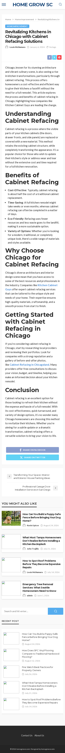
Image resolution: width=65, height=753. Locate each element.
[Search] (60, 4)
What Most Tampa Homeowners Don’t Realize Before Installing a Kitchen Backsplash (42, 540)
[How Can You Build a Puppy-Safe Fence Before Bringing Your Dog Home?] (11, 638)
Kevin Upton (33, 525)
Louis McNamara (17, 47)
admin (30, 595)
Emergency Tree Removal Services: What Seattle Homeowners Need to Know (39, 587)
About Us (39, 735)
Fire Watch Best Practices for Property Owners (37, 669)
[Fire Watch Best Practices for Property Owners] (11, 672)
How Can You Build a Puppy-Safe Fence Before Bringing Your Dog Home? (42, 517)
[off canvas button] (4, 4)
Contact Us (26, 735)
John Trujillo (33, 548)
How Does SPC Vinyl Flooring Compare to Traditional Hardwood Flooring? (40, 653)
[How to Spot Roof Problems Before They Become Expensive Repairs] (11, 704)
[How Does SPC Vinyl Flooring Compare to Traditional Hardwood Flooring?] (11, 655)
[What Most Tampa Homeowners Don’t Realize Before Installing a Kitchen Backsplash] (11, 687)
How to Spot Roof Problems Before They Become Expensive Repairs (41, 564)
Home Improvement (17, 26)
